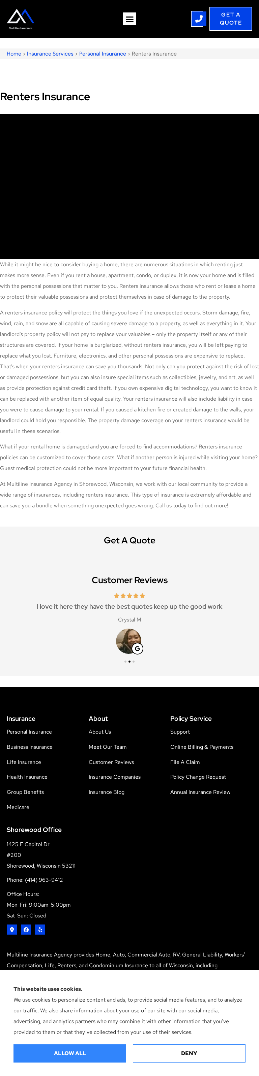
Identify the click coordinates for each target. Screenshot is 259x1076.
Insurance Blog (106, 792)
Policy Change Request (198, 776)
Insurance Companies (115, 776)
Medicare (18, 807)
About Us (100, 731)
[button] (129, 18)
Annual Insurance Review (200, 792)
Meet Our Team (108, 746)
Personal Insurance (102, 53)
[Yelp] (40, 929)
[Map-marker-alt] (12, 929)
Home (14, 53)
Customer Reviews (111, 762)
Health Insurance (27, 776)
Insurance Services (50, 53)
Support (180, 731)
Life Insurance (24, 762)
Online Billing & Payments (201, 746)
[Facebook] (26, 929)
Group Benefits (25, 792)
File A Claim (185, 762)
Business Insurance (30, 746)
